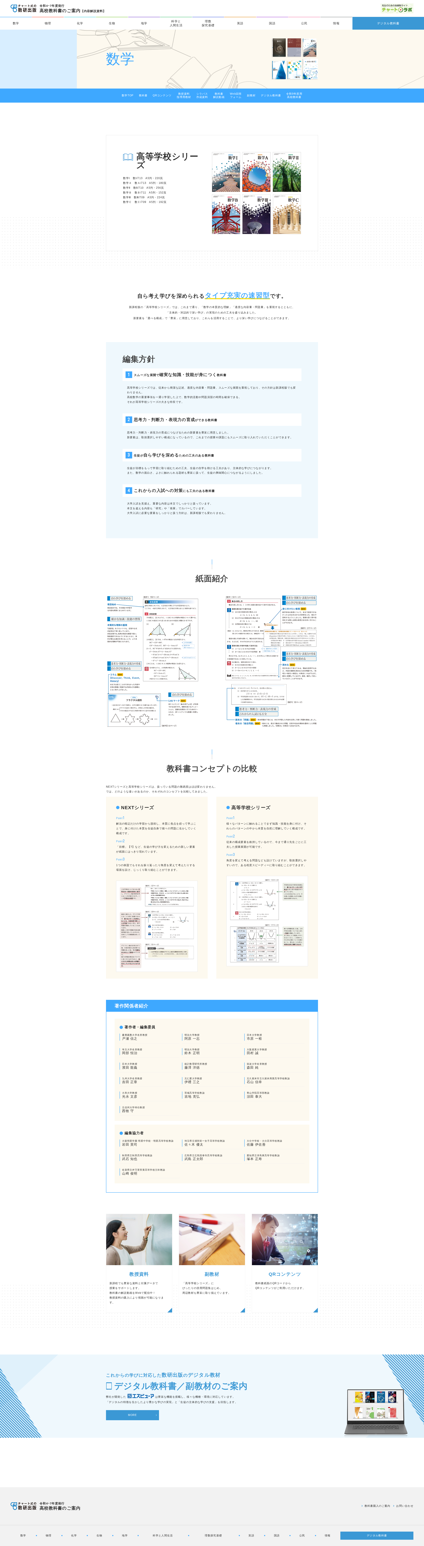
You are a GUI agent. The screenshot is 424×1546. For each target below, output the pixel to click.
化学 (80, 23)
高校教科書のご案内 (73, 8)
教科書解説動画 (219, 95)
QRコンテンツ (162, 95)
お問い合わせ (404, 1505)
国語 (272, 23)
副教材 (251, 95)
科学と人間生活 (176, 23)
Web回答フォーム (236, 95)
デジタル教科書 (388, 23)
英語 (240, 23)
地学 (144, 23)
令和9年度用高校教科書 (294, 95)
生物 (112, 23)
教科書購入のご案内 (377, 1505)
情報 (336, 23)
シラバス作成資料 (202, 95)
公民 (304, 23)
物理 (48, 23)
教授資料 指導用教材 (184, 95)
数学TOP (127, 95)
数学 (16, 23)
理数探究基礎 (208, 23)
